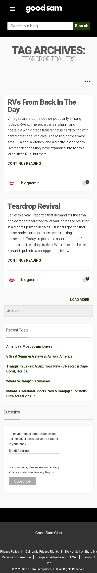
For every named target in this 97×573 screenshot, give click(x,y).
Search (81, 25)
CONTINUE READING (24, 163)
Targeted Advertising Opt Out (57, 557)
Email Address (19, 450)
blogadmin (30, 183)
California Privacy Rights (37, 472)
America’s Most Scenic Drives (29, 346)
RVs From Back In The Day (41, 106)
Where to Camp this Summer (28, 381)
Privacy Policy (9, 551)
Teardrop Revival (33, 206)
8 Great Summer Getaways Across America (39, 356)
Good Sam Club (48, 533)
